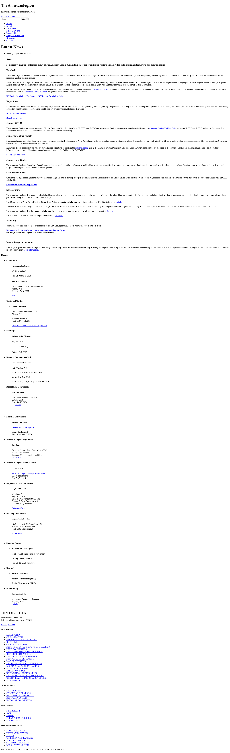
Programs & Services (15, 35)
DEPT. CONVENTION (16, 649)
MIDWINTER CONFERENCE (20, 695)
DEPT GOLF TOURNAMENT (20, 659)
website (50, 96)
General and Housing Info (23, 427)
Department (11, 28)
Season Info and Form (15, 155)
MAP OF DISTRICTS (16, 661)
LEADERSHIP (13, 635)
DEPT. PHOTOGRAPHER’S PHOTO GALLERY (28, 647)
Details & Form (18, 508)
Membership (11, 33)
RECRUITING (13, 720)
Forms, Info (17, 533)
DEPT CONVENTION (16, 698)
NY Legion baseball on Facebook (20, 96)
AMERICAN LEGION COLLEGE (21, 639)
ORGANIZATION (14, 637)
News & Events (13, 31)
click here (59, 215)
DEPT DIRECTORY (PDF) (18, 654)
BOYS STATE (12, 642)
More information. (31, 250)
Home (9, 23)
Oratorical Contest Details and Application (29, 325)
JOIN (8, 713)
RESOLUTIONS (13, 680)
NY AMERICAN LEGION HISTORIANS (25, 675)
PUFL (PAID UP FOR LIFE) (18, 718)
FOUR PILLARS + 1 (15, 731)
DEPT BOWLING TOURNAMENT (22, 656)
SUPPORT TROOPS (15, 740)
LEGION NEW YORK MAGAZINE (22, 666)
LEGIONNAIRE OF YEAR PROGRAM (24, 663)
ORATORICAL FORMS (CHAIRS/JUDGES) (26, 678)
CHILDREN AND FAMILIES (19, 738)
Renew (4, 16)
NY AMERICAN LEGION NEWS (21, 673)
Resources (10, 38)
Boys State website (14, 118)
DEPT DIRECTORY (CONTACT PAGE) (24, 651)
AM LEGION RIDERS (16, 671)
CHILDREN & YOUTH (17, 644)
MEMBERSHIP (13, 711)
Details (18, 404)
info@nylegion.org (100, 89)
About (9, 26)
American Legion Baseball (36, 92)
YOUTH (10, 735)
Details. (119, 202)
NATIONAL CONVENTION (19, 700)
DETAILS (16, 457)
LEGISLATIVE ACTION (17, 745)
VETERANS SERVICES (17, 733)
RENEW (10, 715)
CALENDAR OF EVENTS (18, 693)
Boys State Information (16, 113)
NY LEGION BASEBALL (18, 668)
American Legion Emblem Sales (162, 128)
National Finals (81, 148)
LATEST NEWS (13, 691)
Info (13, 296)
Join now (11, 16)
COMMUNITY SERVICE (17, 743)
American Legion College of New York (28, 473)
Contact (9, 40)
